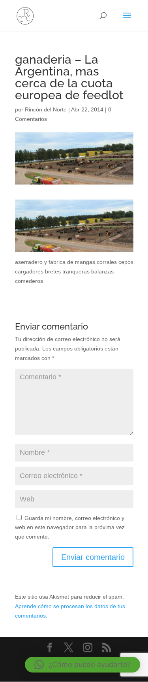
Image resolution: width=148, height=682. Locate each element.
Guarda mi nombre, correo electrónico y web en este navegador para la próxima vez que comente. (70, 527)
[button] (82, 665)
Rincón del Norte (46, 109)
